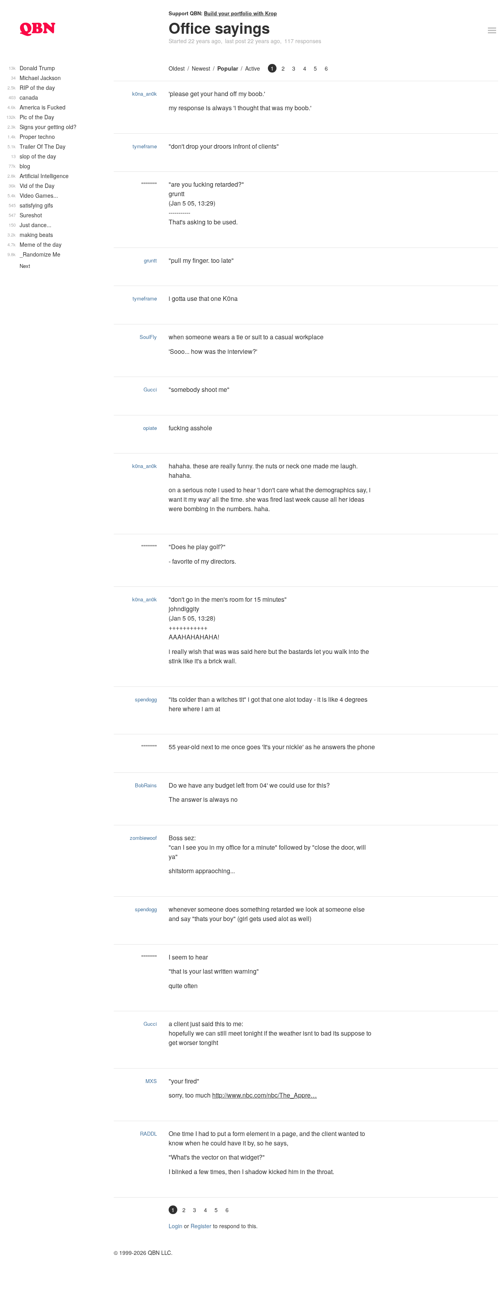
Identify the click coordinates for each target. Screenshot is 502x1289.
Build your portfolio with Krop (240, 13)
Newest (201, 68)
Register (201, 1226)
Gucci (150, 389)
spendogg (146, 699)
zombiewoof (143, 837)
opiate (150, 427)
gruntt (150, 260)
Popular (227, 68)
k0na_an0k (144, 93)
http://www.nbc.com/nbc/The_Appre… (264, 1095)
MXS (151, 1081)
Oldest (177, 68)
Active (252, 68)
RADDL (148, 1133)
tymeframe (145, 146)
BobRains (146, 785)
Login (175, 1226)
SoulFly (148, 336)
